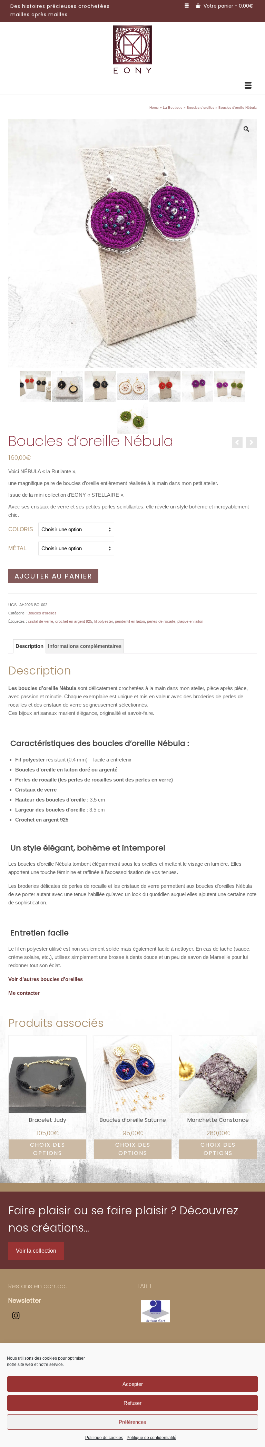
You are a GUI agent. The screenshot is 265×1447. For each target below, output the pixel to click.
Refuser (132, 1403)
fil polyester (103, 621)
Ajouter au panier (53, 576)
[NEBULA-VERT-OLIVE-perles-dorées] (132, 417)
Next (251, 1097)
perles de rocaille (161, 621)
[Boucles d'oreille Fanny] (237, 442)
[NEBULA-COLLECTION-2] (229, 386)
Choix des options (47, 1149)
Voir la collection (36, 1251)
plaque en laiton (190, 621)
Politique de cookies (104, 1437)
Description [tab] (29, 646)
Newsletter (24, 1300)
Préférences (132, 1422)
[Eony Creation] (132, 49)
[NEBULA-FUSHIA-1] (197, 386)
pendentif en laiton (130, 621)
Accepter (132, 1384)
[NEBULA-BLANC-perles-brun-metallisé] (132, 386)
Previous (14, 1097)
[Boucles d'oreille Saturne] (251, 442)
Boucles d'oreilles (42, 613)
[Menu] (248, 86)
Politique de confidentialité (151, 1437)
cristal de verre (40, 621)
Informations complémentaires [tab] (84, 646)
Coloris (20, 529)
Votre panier (227, 5)
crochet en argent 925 (73, 621)
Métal (17, 548)
